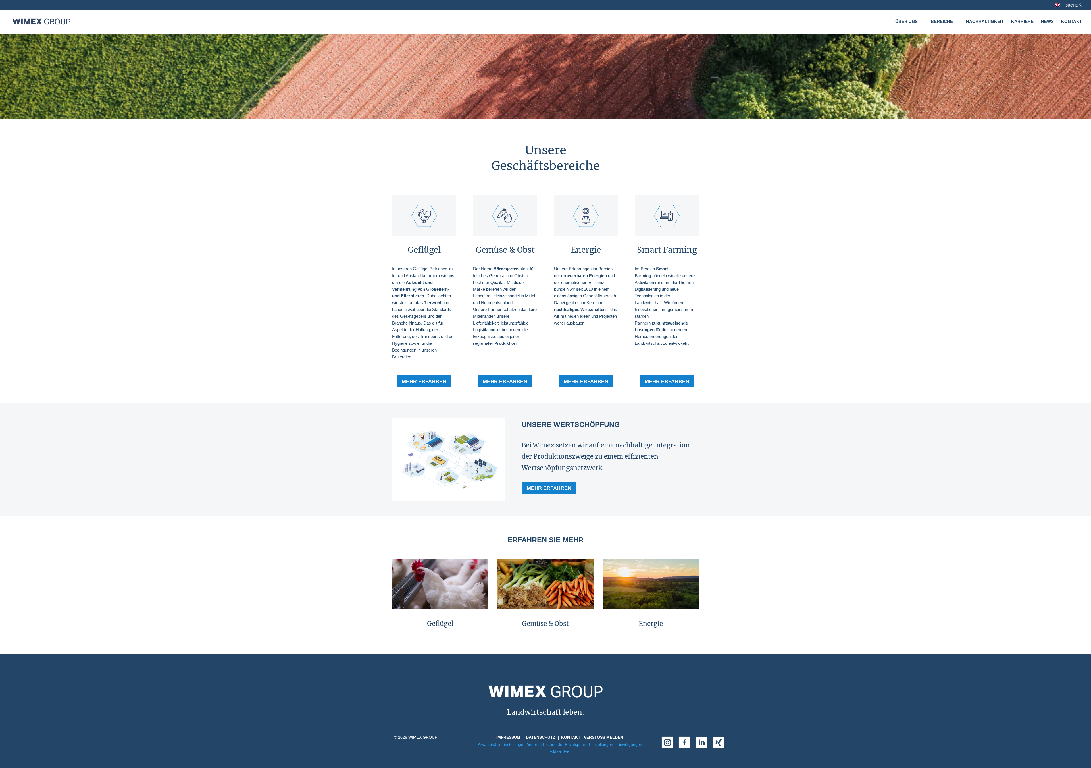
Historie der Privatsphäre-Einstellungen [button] (578, 744)
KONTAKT (1071, 22)
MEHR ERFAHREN (424, 381)
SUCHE (1071, 5)
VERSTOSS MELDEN (603, 737)
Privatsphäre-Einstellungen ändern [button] (508, 744)
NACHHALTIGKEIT (985, 22)
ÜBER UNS (906, 22)
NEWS (1047, 22)
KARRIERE (1022, 22)
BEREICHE (942, 22)
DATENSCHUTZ (540, 737)
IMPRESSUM (508, 737)
